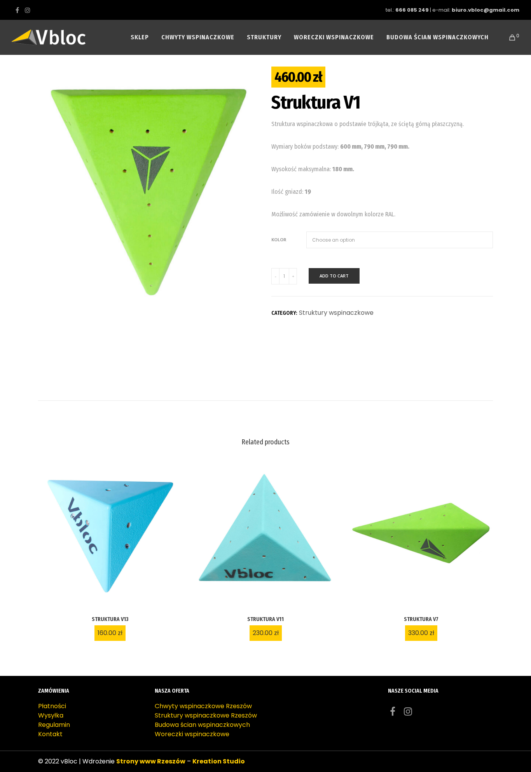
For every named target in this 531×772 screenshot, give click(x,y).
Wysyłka (50, 715)
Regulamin (54, 724)
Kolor (278, 239)
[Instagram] (27, 10)
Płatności (52, 706)
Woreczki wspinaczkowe (192, 734)
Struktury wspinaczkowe (336, 312)
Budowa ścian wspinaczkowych (202, 724)
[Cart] (507, 37)
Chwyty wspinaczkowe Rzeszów (203, 706)
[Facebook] (17, 10)
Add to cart (334, 276)
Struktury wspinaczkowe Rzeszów (206, 715)
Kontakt (50, 734)
